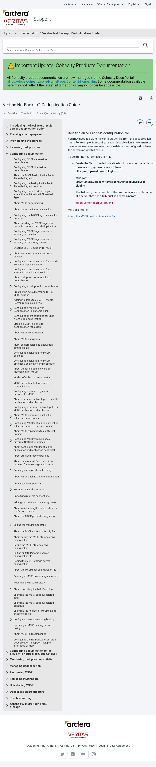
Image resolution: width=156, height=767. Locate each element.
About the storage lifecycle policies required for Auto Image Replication (33, 463)
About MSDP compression (28, 332)
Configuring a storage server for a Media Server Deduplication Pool (36, 263)
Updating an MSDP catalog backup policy (33, 627)
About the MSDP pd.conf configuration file (35, 518)
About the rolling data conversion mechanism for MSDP (32, 370)
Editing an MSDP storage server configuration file (31, 555)
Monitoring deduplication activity (31, 659)
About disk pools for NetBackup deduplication (31, 279)
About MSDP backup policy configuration (36, 476)
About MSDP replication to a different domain (34, 433)
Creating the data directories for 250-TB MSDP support (36, 293)
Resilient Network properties (30, 489)
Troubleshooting (21, 698)
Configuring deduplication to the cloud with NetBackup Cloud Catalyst (33, 652)
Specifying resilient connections (32, 496)
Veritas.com (70, 4)
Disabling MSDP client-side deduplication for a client (28, 325)
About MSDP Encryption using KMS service (33, 255)
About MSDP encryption (27, 339)
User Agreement (120, 745)
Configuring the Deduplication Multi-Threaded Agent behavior (33, 185)
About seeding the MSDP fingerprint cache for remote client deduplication (35, 225)
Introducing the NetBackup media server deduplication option (31, 127)
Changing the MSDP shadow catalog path (34, 596)
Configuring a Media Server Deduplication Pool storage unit (31, 309)
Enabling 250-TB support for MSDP (33, 247)
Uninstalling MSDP (21, 685)
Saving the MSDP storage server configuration (31, 547)
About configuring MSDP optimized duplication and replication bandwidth (35, 449)
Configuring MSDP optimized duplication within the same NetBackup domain (36, 425)
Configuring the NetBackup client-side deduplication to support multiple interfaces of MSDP (35, 642)
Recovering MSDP (21, 672)
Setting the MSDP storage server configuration (32, 563)
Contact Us (67, 745)
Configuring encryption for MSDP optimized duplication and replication (34, 362)
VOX (99, 4)
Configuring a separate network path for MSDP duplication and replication (36, 409)
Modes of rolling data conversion (32, 377)
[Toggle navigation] (148, 19)
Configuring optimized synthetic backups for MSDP (31, 393)
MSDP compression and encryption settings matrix (33, 346)
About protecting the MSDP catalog (33, 589)
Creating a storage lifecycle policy (33, 470)
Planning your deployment (26, 134)
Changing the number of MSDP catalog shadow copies (35, 612)
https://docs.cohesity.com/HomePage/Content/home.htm (51, 81)
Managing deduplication (25, 665)
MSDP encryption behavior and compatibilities (31, 385)
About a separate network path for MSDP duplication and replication (36, 401)
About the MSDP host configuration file (35, 569)
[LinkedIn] (73, 754)
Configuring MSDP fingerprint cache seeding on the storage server (33, 241)
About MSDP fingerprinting (28, 203)
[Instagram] (94, 754)
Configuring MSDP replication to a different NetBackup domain (32, 441)
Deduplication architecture (27, 691)
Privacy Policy (86, 745)
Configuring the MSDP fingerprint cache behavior (35, 217)
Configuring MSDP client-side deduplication (30, 169)
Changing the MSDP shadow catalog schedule (34, 604)
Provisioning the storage (26, 140)
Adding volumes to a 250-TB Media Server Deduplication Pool (33, 301)
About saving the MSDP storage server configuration (35, 539)
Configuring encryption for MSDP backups (32, 354)
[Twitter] (62, 754)
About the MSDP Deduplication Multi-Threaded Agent (34, 177)
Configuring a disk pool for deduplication (36, 286)
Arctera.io (87, 4)
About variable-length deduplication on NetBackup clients (35, 510)
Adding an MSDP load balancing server (35, 502)
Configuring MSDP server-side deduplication (30, 161)
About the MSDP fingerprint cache (32, 209)
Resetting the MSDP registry (29, 582)
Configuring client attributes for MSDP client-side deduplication (34, 317)
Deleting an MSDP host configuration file (36, 576)
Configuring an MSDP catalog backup (34, 619)
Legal (102, 745)
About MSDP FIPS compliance (30, 634)
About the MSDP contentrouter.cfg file (35, 531)
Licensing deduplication (25, 147)
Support (8, 33)
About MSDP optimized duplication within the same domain (33, 417)
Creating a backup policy (27, 483)
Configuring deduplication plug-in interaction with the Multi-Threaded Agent (33, 194)
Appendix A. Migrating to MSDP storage (29, 705)
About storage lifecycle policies (31, 455)
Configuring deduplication (26, 153)
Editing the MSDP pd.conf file (30, 524)
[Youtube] (83, 754)
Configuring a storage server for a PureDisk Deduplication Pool (32, 271)
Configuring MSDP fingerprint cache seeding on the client (33, 233)
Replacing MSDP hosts (24, 678)
